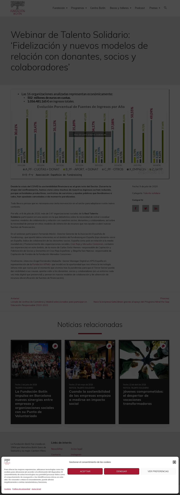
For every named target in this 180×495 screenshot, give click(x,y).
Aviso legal (36, 489)
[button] (174, 462)
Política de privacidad (21, 489)
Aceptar (85, 471)
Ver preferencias (158, 471)
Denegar (121, 471)
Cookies (7, 489)
